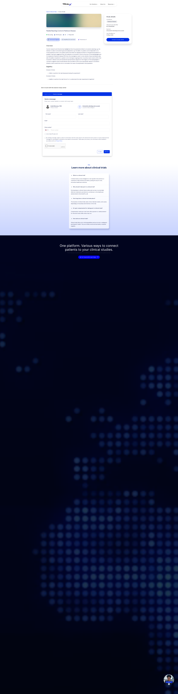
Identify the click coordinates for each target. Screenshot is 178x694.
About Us (102, 4)
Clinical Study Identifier (112, 25)
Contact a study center (118, 39)
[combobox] (47, 130)
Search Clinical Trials (51, 11)
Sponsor (108, 29)
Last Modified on (110, 33)
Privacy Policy (59, 141)
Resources (110, 4)
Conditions (109, 19)
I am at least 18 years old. (52, 134)
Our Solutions (93, 4)
